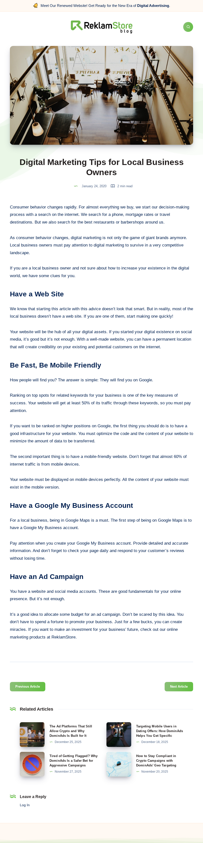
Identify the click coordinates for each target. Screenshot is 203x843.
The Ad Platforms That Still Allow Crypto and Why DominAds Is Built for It (71, 731)
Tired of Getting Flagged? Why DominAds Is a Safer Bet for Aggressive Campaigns (74, 760)
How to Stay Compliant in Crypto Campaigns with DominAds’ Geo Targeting (156, 760)
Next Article (179, 686)
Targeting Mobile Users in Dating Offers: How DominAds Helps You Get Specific (159, 731)
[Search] (188, 27)
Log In (25, 805)
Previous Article (27, 686)
